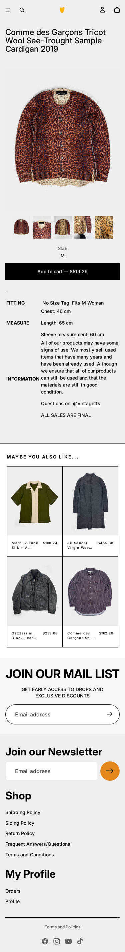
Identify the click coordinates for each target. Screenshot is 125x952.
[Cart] (117, 10)
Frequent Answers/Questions (37, 844)
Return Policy (20, 833)
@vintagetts (86, 403)
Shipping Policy (22, 812)
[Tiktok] (80, 941)
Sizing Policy (19, 823)
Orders (13, 891)
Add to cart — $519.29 (62, 271)
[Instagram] (57, 941)
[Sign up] (110, 714)
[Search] (22, 10)
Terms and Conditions (29, 854)
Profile (12, 901)
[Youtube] (68, 941)
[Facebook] (45, 941)
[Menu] (7, 10)
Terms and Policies (62, 926)
